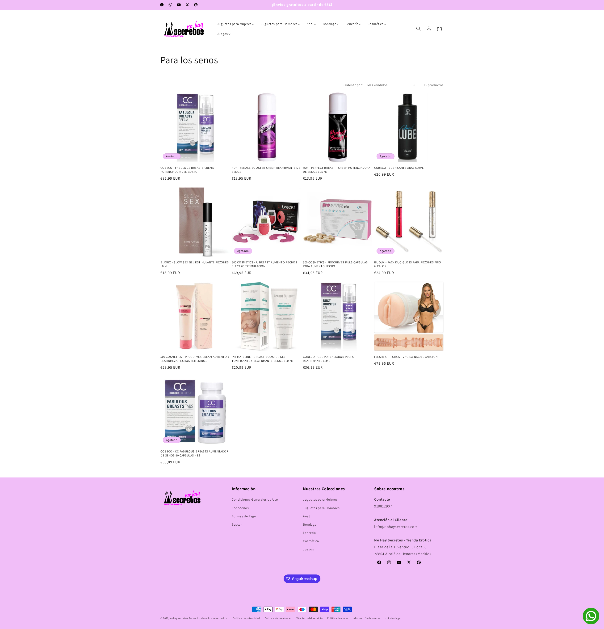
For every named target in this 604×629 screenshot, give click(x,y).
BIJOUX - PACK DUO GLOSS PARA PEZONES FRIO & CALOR (407, 264)
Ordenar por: (353, 85)
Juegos (308, 549)
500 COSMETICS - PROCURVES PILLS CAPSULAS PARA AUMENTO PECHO (335, 264)
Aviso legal (395, 618)
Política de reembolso (278, 618)
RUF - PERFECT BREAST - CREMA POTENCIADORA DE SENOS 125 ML (336, 170)
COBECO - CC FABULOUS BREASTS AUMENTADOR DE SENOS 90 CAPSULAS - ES (194, 453)
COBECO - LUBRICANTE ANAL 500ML (399, 168)
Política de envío (337, 618)
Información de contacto (368, 618)
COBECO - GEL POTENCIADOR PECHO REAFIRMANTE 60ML (329, 359)
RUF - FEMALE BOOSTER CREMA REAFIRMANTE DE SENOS (266, 170)
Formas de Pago (244, 516)
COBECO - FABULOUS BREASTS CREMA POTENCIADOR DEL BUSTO (187, 170)
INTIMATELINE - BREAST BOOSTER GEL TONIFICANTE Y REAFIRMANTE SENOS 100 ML (263, 359)
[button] (236, 24)
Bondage (309, 524)
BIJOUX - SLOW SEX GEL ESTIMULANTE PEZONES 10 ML (194, 264)
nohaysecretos (179, 618)
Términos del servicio (309, 618)
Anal (306, 516)
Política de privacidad (246, 618)
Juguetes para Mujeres (320, 499)
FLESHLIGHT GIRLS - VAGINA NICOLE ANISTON (406, 357)
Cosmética (311, 541)
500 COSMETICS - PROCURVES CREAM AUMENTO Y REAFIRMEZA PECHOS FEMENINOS (194, 359)
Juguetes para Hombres (321, 508)
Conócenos (240, 508)
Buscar (237, 524)
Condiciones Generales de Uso (255, 499)
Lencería (309, 533)
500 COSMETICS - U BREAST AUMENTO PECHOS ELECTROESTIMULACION (264, 264)
